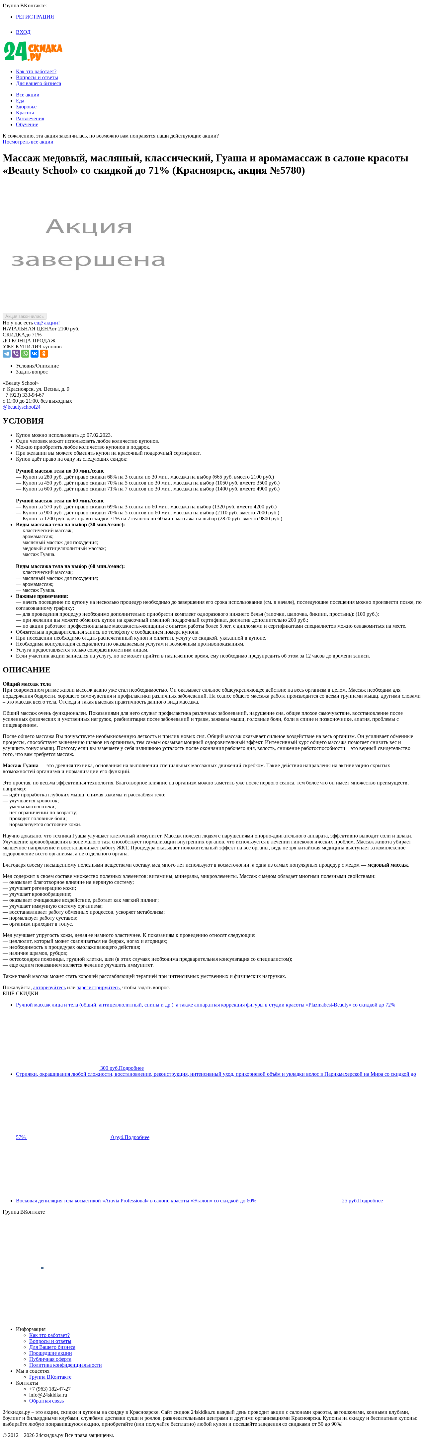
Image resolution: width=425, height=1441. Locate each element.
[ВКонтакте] (35, 354)
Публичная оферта (50, 1359)
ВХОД (23, 32)
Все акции (28, 94)
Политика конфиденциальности (65, 1365)
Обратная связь (46, 1401)
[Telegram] (7, 354)
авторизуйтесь (49, 987)
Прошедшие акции (50, 1353)
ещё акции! (47, 322)
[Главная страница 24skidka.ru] (33, 60)
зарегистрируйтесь (98, 987)
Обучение (27, 124)
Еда (20, 100)
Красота (25, 112)
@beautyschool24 (22, 407)
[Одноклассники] (44, 354)
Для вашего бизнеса (38, 83)
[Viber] (16, 354)
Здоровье (26, 106)
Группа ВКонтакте (50, 1377)
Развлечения (30, 118)
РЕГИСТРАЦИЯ (35, 17)
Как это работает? (36, 71)
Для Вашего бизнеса (52, 1347)
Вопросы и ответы (37, 77)
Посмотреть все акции (28, 141)
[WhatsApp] (25, 354)
